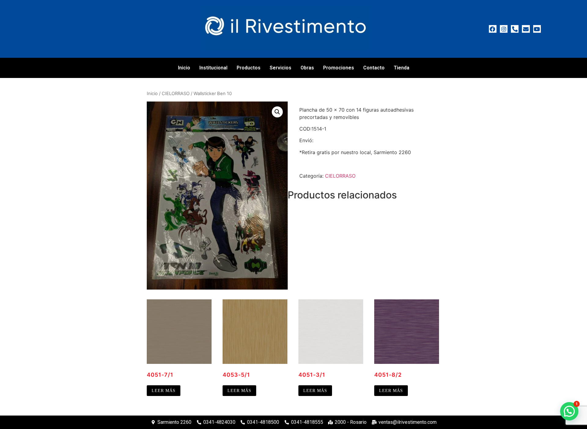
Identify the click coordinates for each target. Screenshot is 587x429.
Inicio (184, 68)
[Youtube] (537, 29)
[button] (277, 111)
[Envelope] (526, 29)
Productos (248, 68)
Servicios (280, 68)
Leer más (163, 390)
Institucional (213, 68)
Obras (307, 68)
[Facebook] (493, 29)
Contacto (374, 68)
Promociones (338, 68)
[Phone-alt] (515, 29)
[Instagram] (504, 29)
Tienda (401, 68)
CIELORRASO (176, 93)
